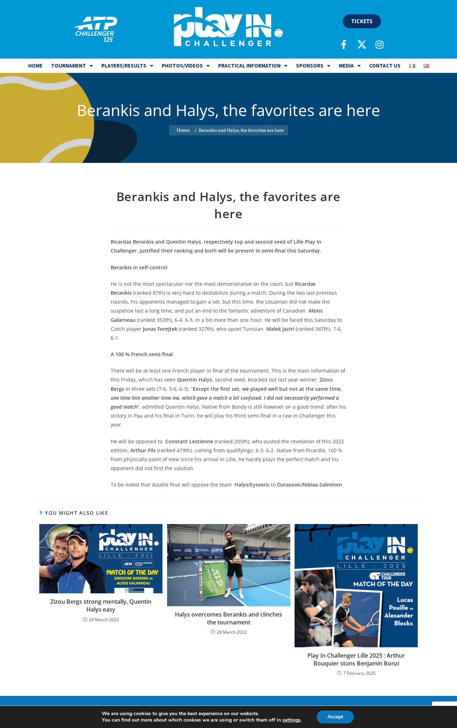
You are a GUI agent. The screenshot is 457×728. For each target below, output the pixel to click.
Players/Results (123, 65)
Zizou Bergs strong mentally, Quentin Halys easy (100, 605)
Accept (335, 716)
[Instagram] (379, 44)
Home (35, 65)
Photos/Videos (182, 65)
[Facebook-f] (344, 44)
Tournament (68, 65)
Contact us (385, 65)
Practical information (249, 65)
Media (346, 65)
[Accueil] (183, 130)
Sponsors (309, 65)
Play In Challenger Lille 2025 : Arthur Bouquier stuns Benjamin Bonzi (356, 659)
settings (291, 720)
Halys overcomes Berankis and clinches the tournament (228, 618)
